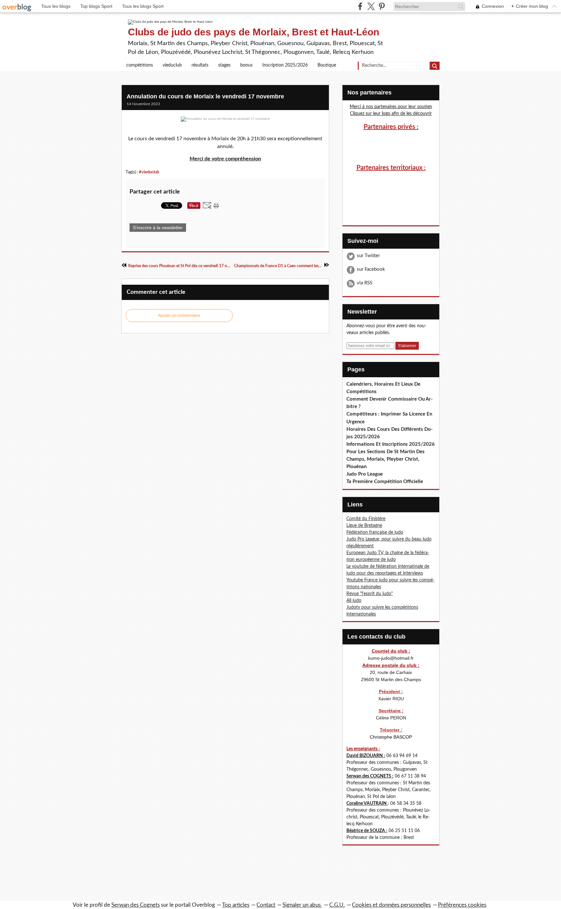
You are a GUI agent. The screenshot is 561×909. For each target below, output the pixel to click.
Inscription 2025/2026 (285, 65)
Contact (265, 905)
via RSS (364, 282)
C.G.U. (337, 905)
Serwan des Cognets (135, 905)
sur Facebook (371, 269)
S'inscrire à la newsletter (158, 227)
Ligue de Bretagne (364, 525)
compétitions (139, 65)
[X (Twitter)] (371, 6)
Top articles (235, 905)
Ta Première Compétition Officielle (384, 481)
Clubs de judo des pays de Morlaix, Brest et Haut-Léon (253, 32)
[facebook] (360, 6)
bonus (246, 65)
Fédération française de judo (374, 532)
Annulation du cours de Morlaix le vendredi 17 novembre (205, 96)
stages (224, 65)
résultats (200, 65)
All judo (353, 600)
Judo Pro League (364, 474)
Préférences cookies (462, 905)
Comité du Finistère (365, 519)
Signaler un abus (302, 905)
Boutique (327, 65)
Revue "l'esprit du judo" (369, 593)
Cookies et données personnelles (391, 905)
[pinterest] (382, 6)
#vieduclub (149, 172)
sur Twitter (368, 255)
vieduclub (172, 65)
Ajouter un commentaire (179, 315)
